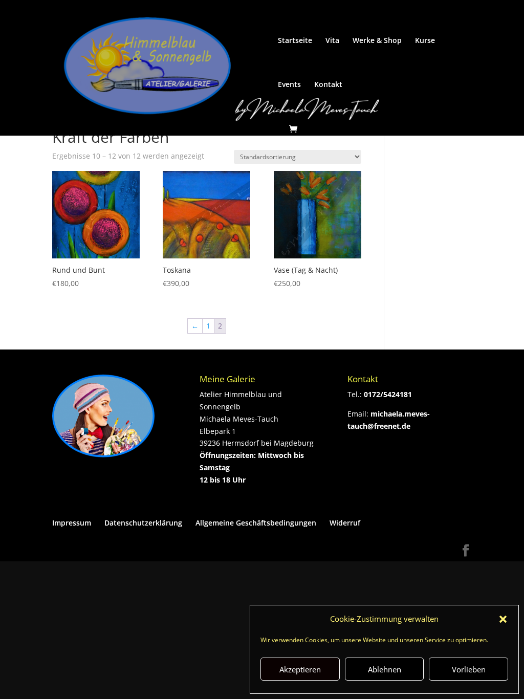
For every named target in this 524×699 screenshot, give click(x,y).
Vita (332, 41)
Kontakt (328, 85)
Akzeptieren (300, 669)
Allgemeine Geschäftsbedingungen (255, 523)
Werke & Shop (377, 41)
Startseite (295, 41)
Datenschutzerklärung (143, 523)
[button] (503, 619)
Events (289, 85)
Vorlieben (469, 669)
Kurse (425, 41)
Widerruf (345, 523)
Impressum (71, 523)
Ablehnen (384, 669)
